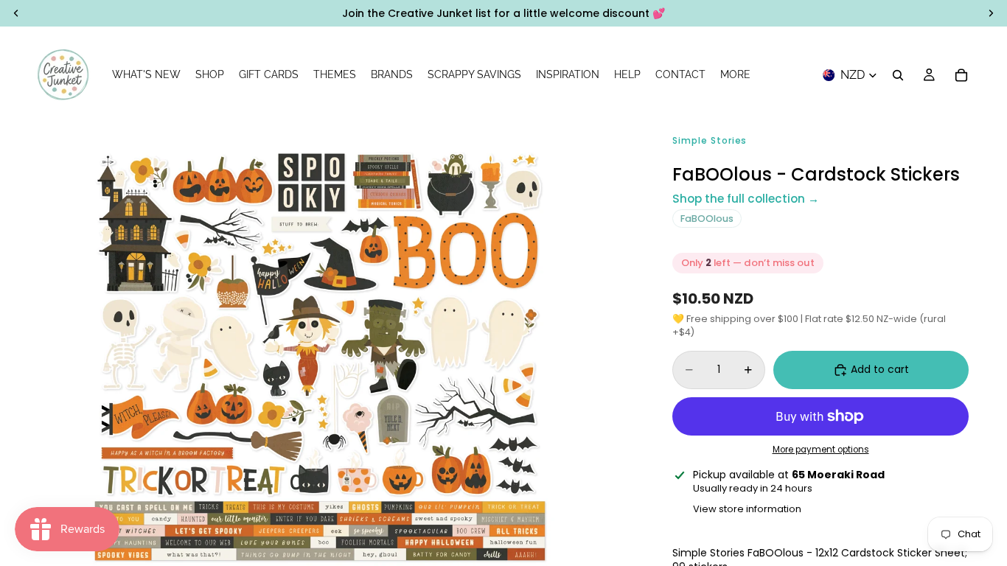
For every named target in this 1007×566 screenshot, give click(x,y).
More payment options (821, 449)
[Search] (898, 75)
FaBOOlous (707, 218)
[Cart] (961, 75)
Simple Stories (709, 140)
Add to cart (880, 369)
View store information (747, 509)
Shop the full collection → (745, 198)
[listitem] (735, 75)
